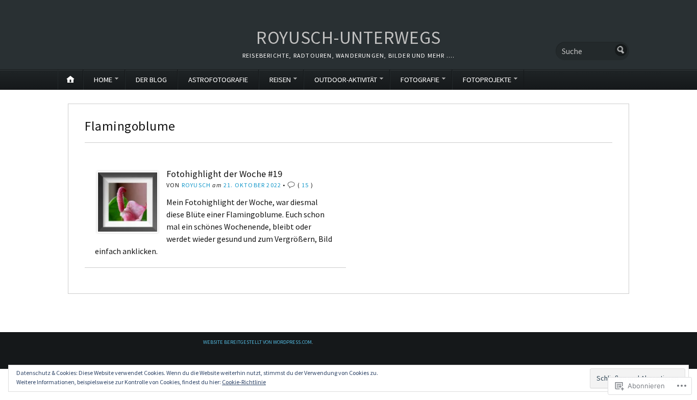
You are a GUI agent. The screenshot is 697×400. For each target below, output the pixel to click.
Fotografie (420, 79)
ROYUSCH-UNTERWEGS (348, 37)
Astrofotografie (218, 79)
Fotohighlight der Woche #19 (224, 174)
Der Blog (151, 79)
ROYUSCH (196, 185)
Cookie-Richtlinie (244, 382)
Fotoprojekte (487, 79)
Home (103, 79)
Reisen (280, 79)
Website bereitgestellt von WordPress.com (257, 342)
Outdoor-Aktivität (345, 79)
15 (305, 185)
